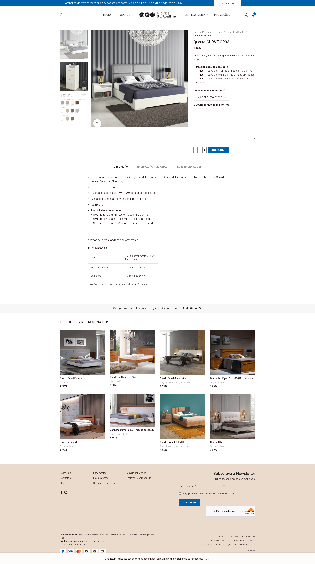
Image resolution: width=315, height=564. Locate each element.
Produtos (207, 32)
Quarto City (216, 442)
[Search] (61, 15)
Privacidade (238, 540)
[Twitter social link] (187, 308)
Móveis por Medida (136, 473)
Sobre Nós (65, 473)
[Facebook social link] (183, 308)
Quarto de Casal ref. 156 (123, 377)
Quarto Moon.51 (68, 442)
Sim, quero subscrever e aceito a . (209, 493)
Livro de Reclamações (245, 544)
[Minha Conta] (246, 15)
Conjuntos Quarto (235, 32)
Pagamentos (100, 473)
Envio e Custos (101, 478)
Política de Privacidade (223, 493)
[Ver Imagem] (97, 123)
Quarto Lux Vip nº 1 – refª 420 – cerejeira (232, 378)
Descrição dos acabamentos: (212, 104)
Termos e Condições (220, 540)
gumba (252, 550)
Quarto (219, 32)
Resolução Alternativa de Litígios (216, 544)
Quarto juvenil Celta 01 (172, 442)
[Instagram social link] (65, 492)
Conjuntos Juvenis (184, 446)
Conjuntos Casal (202, 35)
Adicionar (218, 150)
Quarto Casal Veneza (71, 378)
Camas (113, 434)
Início (196, 32)
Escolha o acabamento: (209, 90)
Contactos (65, 478)
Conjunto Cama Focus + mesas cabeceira (132, 430)
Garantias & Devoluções (105, 483)
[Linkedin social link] (196, 308)
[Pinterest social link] (191, 308)
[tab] (121, 165)
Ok (207, 558)
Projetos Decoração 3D (138, 478)
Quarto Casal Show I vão (173, 378)
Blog (62, 483)
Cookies (251, 540)
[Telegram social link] (200, 308)
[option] (74, 44)
